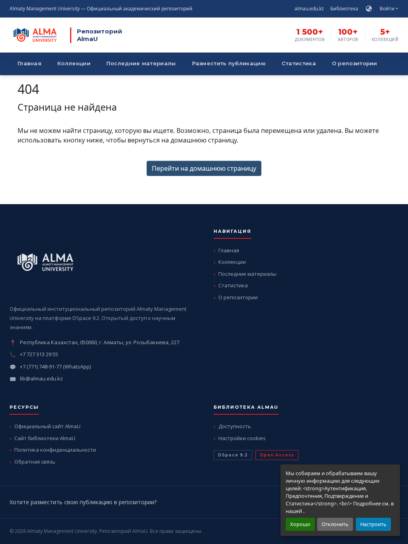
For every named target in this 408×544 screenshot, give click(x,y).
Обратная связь (34, 461)
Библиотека (344, 8)
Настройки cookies (242, 438)
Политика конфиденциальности (55, 449)
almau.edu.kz (309, 8)
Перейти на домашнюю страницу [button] (204, 168)
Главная (29, 63)
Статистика (299, 63)
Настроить (373, 524)
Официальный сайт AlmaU (47, 426)
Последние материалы (141, 63)
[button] (369, 8)
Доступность (234, 426)
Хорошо (300, 524)
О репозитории (354, 63)
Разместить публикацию (229, 63)
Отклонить (335, 524)
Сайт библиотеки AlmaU (44, 438)
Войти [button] (388, 8)
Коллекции (73, 63)
